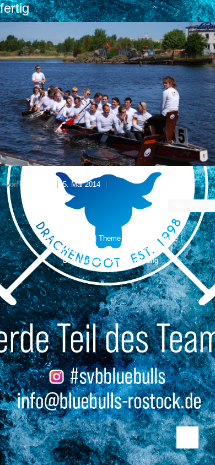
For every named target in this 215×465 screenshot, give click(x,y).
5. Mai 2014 (81, 184)
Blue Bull (34, 184)
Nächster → (192, 205)
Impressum (150, 249)
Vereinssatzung (133, 260)
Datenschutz (83, 260)
